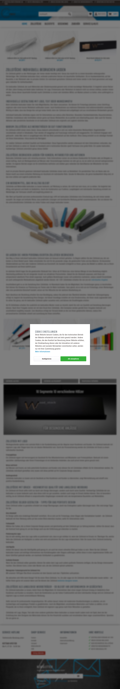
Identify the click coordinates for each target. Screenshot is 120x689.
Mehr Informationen (42, 351)
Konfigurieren (46, 359)
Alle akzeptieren (73, 359)
